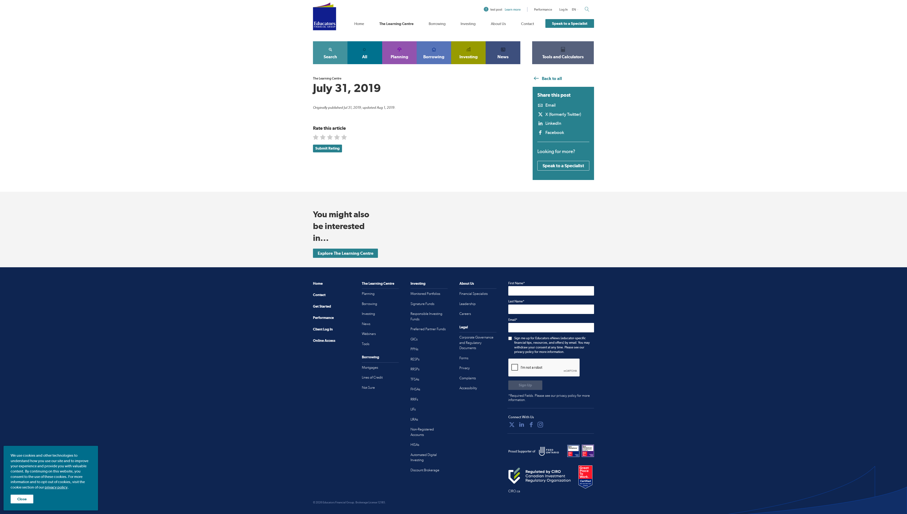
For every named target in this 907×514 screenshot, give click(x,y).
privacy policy (56, 487)
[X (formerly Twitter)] (511, 424)
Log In (563, 9)
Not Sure (368, 387)
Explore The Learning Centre (345, 253)
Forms (463, 358)
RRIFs (414, 399)
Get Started (322, 306)
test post (505, 9)
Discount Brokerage (425, 470)
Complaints (467, 378)
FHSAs (415, 389)
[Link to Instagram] (540, 424)
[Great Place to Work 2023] (573, 451)
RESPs (415, 359)
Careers (465, 314)
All (364, 56)
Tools (365, 344)
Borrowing (437, 23)
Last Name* (516, 301)
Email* (512, 320)
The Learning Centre (396, 23)
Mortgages (370, 367)
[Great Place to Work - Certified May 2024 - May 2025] (585, 477)
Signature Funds (422, 304)
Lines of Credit (372, 377)
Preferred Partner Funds (428, 329)
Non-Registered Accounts (422, 432)
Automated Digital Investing (424, 457)
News (503, 56)
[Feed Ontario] (549, 451)
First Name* (516, 283)
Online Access (324, 340)
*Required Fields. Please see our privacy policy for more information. (549, 397)
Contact (527, 23)
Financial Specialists (473, 294)
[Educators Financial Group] (324, 16)
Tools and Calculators (563, 56)
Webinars (369, 334)
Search (330, 56)
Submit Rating (327, 148)
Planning (399, 56)
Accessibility (468, 388)
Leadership (467, 304)
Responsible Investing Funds (426, 316)
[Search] (587, 9)
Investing (468, 23)
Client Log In (323, 329)
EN (574, 9)
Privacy (464, 368)
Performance (543, 9)
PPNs (414, 349)
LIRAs (414, 419)
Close (22, 499)
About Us (498, 23)
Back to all (551, 78)
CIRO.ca (514, 491)
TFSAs (415, 379)
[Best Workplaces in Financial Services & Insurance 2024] (588, 451)
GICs (414, 339)
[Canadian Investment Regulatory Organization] (539, 475)
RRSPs (415, 369)
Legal (463, 327)
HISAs (415, 445)
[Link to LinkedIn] (521, 424)
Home (359, 23)
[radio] (316, 138)
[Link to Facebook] (531, 424)
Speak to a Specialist (569, 23)
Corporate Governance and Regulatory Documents (476, 342)
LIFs (413, 409)
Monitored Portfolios (425, 294)
